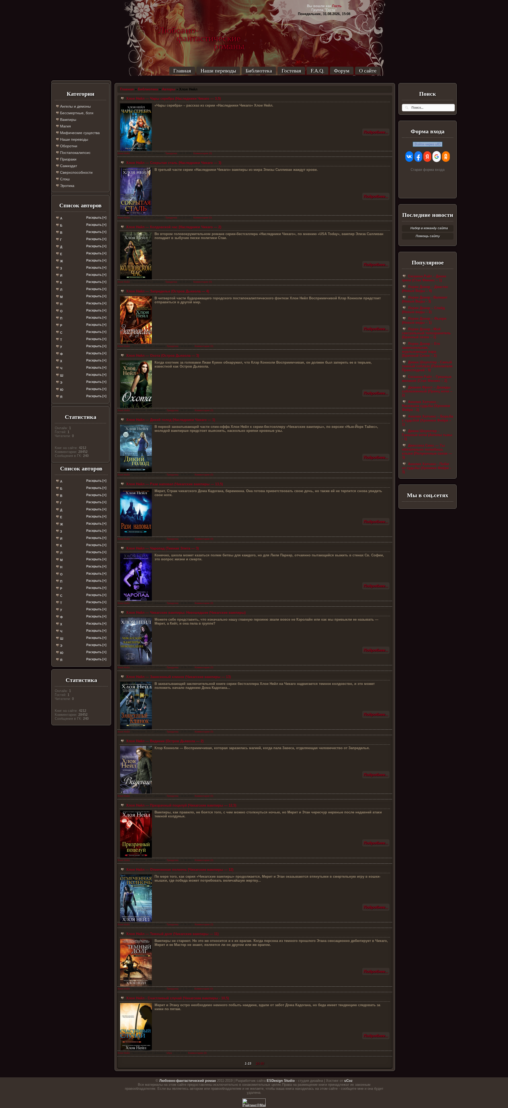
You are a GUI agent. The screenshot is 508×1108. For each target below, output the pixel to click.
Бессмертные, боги (76, 113)
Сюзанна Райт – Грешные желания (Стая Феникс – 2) (426, 379)
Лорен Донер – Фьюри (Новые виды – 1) (424, 320)
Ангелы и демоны (75, 106)
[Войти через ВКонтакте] (409, 156)
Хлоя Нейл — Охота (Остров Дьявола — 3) (162, 356)
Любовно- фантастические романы (201, 30)
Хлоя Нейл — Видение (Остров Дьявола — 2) (164, 741)
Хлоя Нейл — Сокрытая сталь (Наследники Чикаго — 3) (173, 163)
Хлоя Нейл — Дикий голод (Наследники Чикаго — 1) (170, 420)
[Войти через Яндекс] (427, 156)
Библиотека (259, 71)
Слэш (64, 179)
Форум (342, 71)
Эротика (66, 186)
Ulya (169, 1053)
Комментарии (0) (202, 153)
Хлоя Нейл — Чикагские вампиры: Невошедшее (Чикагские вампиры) (185, 613)
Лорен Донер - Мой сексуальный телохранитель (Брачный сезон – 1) (426, 333)
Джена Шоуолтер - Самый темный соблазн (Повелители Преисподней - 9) (427, 366)
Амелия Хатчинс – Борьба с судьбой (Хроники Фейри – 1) (427, 420)
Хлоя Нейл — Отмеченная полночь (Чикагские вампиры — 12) (179, 870)
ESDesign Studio (281, 1081)
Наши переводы (218, 71)
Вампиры (67, 119)
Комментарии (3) (204, 924)
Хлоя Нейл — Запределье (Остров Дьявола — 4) (167, 291)
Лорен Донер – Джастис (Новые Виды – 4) (425, 289)
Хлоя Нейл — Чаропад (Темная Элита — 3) (162, 548)
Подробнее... (376, 132)
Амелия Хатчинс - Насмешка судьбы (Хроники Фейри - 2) (426, 406)
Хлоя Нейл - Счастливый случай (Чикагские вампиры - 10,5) (177, 998)
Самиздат (68, 166)
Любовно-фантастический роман (187, 1081)
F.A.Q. (317, 71)
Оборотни (68, 146)
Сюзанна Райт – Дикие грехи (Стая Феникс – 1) (424, 278)
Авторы (168, 89)
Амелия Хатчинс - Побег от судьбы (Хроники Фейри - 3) (426, 468)
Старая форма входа (427, 170)
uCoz (348, 1081)
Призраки (67, 159)
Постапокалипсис (74, 152)
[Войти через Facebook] (418, 156)
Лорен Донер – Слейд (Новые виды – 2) (423, 310)
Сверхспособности (76, 172)
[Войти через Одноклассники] (446, 156)
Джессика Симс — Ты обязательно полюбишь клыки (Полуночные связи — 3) (427, 451)
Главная (182, 71)
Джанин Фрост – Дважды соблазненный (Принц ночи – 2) (427, 391)
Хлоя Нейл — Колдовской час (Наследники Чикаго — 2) (173, 227)
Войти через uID (428, 144)
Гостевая (291, 71)
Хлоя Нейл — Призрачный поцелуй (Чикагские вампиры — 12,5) (180, 805)
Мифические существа (79, 133)
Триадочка (171, 153)
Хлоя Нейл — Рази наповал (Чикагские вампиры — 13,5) (174, 484)
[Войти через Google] (436, 156)
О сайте (368, 71)
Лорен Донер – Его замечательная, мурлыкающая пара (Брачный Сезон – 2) (421, 350)
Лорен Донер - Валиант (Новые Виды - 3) (424, 299)
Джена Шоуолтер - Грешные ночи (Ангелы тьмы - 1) (427, 435)
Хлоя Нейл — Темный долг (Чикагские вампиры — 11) (172, 934)
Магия (65, 126)
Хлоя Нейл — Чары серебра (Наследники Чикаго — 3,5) (173, 98)
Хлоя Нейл (123, 153)
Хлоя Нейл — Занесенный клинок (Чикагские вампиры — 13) (178, 677)
